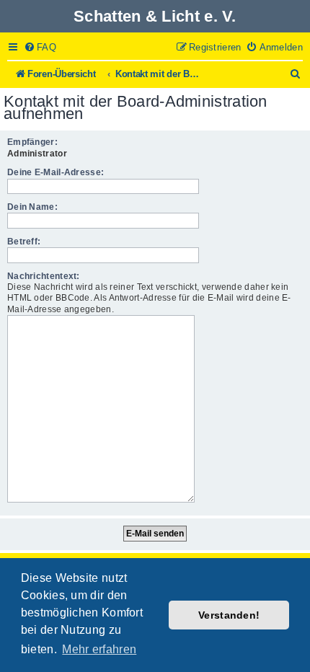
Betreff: (23, 241)
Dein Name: (32, 207)
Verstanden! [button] (229, 615)
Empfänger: (32, 142)
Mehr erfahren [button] (99, 649)
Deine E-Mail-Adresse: (55, 172)
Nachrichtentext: (43, 276)
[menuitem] (40, 47)
